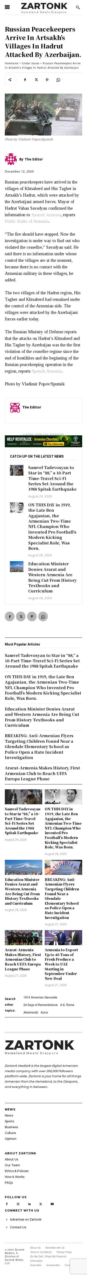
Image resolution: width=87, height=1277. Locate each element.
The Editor (31, 407)
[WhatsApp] (58, 80)
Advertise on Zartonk (25, 1219)
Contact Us (18, 1227)
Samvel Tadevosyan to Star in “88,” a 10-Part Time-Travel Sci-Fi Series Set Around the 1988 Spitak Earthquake (52, 478)
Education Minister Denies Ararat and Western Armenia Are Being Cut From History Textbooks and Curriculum (52, 577)
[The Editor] (15, 410)
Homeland (11, 63)
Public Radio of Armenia (27, 221)
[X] (36, 80)
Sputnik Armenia (47, 371)
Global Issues (30, 63)
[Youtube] (52, 1203)
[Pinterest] (47, 80)
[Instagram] (18, 1203)
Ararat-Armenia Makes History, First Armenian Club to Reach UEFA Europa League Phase (23, 959)
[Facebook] (25, 80)
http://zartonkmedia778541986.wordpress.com (49, 414)
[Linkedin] (30, 1203)
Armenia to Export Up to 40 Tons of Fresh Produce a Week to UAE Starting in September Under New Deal (61, 964)
